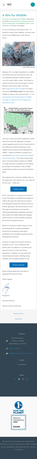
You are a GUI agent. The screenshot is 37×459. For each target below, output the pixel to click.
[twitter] (20, 379)
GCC (9, 4)
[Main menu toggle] (33, 4)
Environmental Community (19, 21)
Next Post (18, 319)
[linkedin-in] (27, 379)
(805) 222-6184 (14, 348)
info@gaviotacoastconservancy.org (21, 353)
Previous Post (18, 314)
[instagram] (24, 379)
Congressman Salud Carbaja (15, 89)
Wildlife (23, 19)
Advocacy (5, 19)
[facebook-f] (16, 379)
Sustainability (20, 23)
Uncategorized (15, 19)
